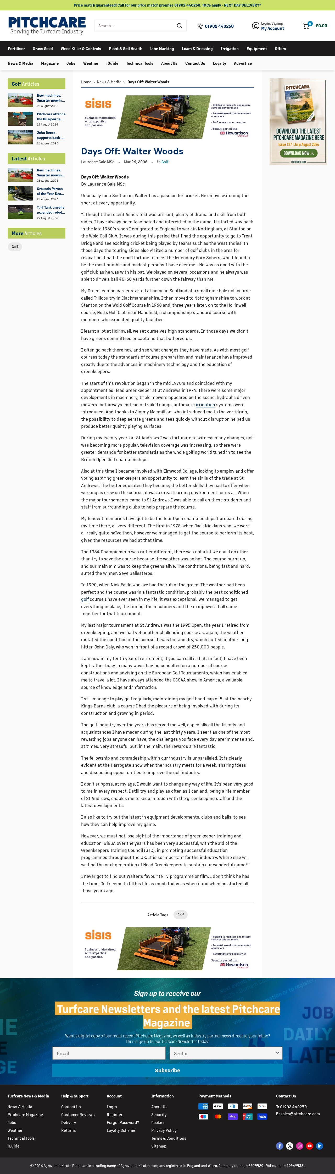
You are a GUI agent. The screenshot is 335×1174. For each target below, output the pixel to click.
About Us (169, 62)
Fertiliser (16, 48)
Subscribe (167, 1070)
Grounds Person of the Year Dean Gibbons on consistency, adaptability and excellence (50, 191)
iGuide (112, 62)
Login (112, 1106)
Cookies (158, 1122)
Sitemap (158, 1145)
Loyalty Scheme (121, 1130)
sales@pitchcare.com (300, 1113)
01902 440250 (219, 26)
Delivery (68, 1122)
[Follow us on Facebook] (279, 1146)
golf (85, 599)
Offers (280, 48)
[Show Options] (277, 1053)
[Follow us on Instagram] (299, 1146)
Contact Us (195, 62)
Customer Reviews (78, 1114)
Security (159, 1114)
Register (114, 1114)
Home (86, 81)
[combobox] (133, 25)
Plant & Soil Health (125, 48)
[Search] (179, 25)
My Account (272, 28)
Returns (68, 1130)
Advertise (243, 62)
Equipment (257, 48)
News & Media (20, 62)
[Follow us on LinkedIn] (319, 1146)
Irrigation (230, 48)
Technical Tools (139, 62)
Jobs (70, 62)
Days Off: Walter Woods (148, 81)
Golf (15, 246)
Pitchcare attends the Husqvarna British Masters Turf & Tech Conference (51, 117)
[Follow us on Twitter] (289, 1146)
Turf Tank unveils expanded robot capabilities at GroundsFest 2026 (50, 210)
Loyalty (219, 62)
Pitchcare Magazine (25, 1114)
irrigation (205, 404)
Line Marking (162, 48)
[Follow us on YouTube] (309, 1146)
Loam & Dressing (197, 48)
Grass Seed (43, 48)
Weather (90, 62)
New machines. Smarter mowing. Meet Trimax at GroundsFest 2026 (51, 98)
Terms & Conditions (168, 1137)
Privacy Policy (164, 1130)
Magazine (50, 62)
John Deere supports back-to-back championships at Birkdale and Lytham (49, 135)
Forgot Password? (123, 1122)
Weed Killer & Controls (81, 48)
